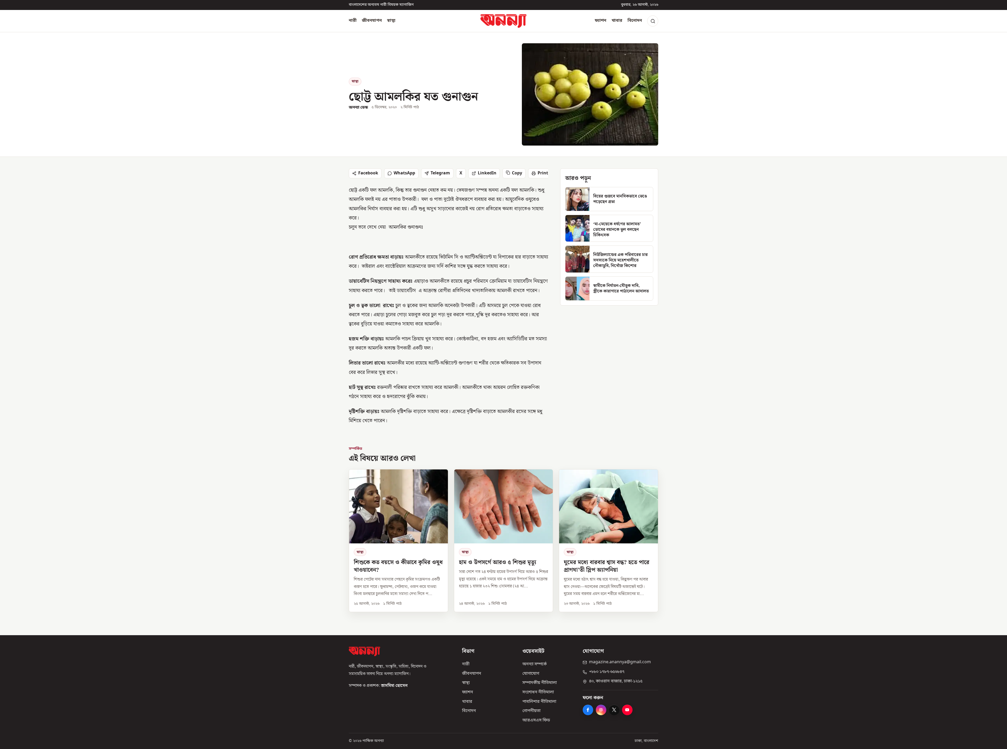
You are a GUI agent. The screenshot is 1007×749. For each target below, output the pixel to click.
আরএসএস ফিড (536, 720)
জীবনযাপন (372, 21)
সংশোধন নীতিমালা (538, 692)
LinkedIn (487, 173)
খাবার (617, 21)
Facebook (368, 173)
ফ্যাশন (600, 21)
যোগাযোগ (530, 674)
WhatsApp (404, 173)
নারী (353, 21)
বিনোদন (635, 21)
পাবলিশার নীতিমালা (539, 702)
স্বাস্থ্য (391, 21)
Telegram (440, 173)
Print (543, 173)
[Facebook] (588, 710)
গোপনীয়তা (531, 711)
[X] (614, 710)
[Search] (652, 20)
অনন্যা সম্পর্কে (534, 664)
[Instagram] (601, 710)
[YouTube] (627, 710)
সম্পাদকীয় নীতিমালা (539, 683)
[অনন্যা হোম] (503, 21)
